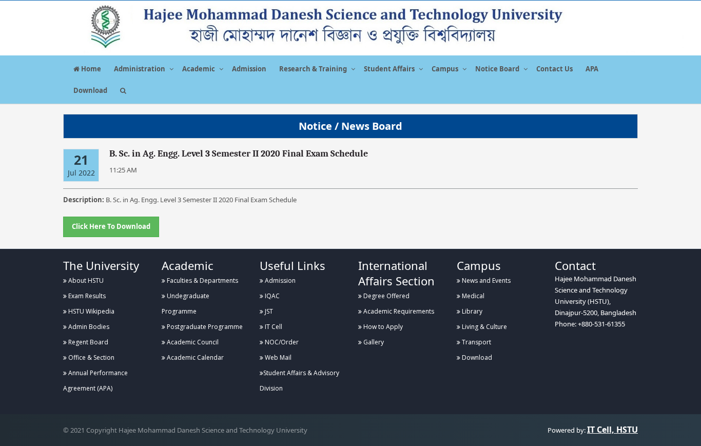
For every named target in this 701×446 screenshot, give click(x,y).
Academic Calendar (194, 357)
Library (471, 311)
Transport (475, 342)
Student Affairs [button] (389, 68)
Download (90, 90)
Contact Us (554, 68)
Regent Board (87, 342)
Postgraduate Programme (204, 326)
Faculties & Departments (201, 280)
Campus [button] (445, 68)
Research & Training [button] (313, 68)
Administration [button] (139, 68)
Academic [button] (198, 68)
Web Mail (277, 357)
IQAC (271, 296)
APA (592, 68)
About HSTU (85, 280)
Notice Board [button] (497, 68)
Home (90, 68)
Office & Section (90, 357)
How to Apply (382, 326)
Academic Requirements (398, 311)
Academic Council (192, 342)
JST (268, 311)
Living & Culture (483, 326)
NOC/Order (281, 342)
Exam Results (86, 296)
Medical (472, 296)
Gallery (373, 342)
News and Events (485, 280)
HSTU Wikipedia (90, 311)
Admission (249, 68)
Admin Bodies (88, 326)
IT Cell (272, 326)
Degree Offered (386, 296)
